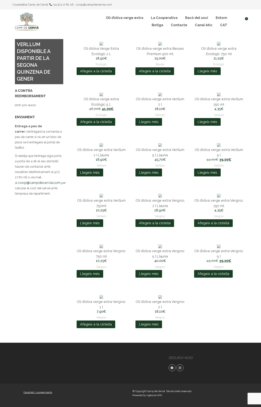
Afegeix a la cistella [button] (96, 71)
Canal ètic (203, 25)
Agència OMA (154, 395)
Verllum (160, 115)
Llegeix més (207, 71)
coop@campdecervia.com (94, 4)
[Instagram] (180, 367)
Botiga (157, 25)
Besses (160, 64)
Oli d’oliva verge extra (124, 18)
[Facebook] (172, 367)
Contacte (179, 25)
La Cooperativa (164, 18)
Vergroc (160, 216)
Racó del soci (196, 18)
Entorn (221, 18)
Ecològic (101, 64)
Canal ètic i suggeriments (38, 392)
